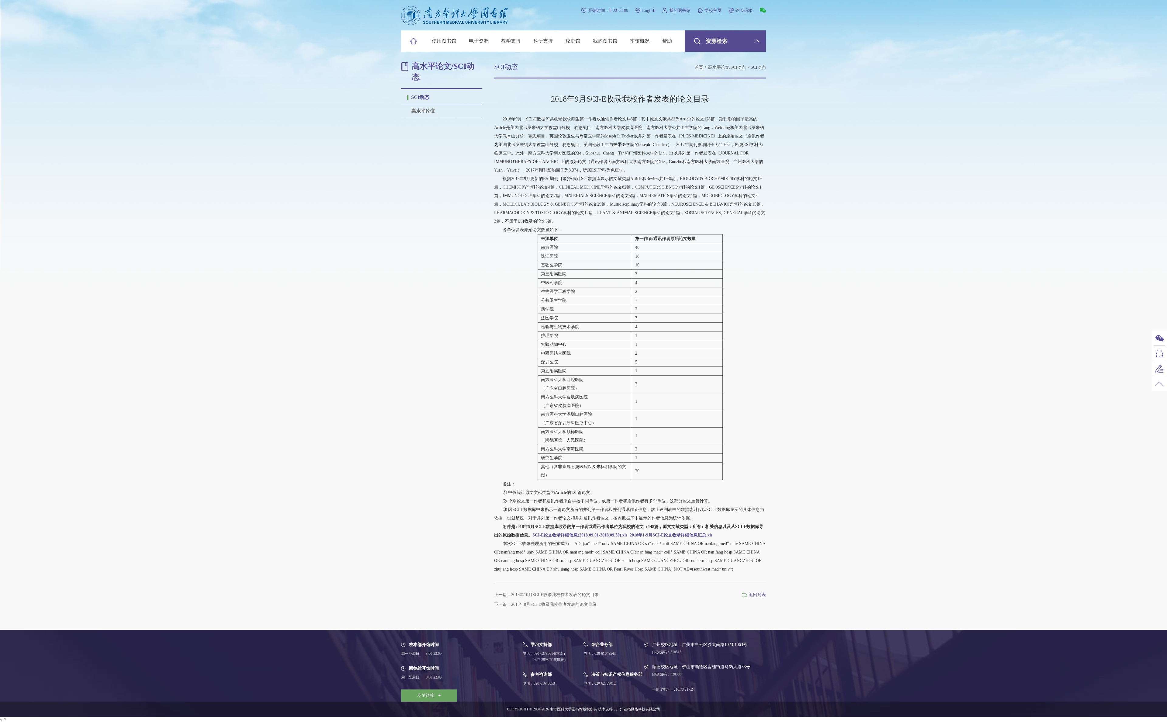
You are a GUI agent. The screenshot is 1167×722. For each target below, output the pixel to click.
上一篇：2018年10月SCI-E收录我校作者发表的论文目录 (546, 594)
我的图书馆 (679, 10)
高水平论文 (423, 110)
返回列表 (757, 594)
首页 (699, 67)
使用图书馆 (444, 40)
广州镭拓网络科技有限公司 (638, 709)
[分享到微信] (763, 10)
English (648, 10)
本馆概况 (639, 40)
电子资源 (478, 40)
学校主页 (712, 10)
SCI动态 (420, 97)
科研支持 (543, 40)
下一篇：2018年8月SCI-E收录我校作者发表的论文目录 (545, 604)
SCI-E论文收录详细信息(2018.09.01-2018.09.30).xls (579, 535)
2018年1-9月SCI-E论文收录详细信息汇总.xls (671, 535)
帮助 (667, 40)
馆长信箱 (743, 10)
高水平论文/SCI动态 (727, 67)
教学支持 (511, 40)
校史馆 (573, 40)
